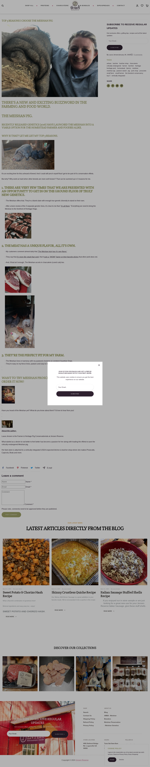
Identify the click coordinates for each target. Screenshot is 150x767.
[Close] (99, 365)
